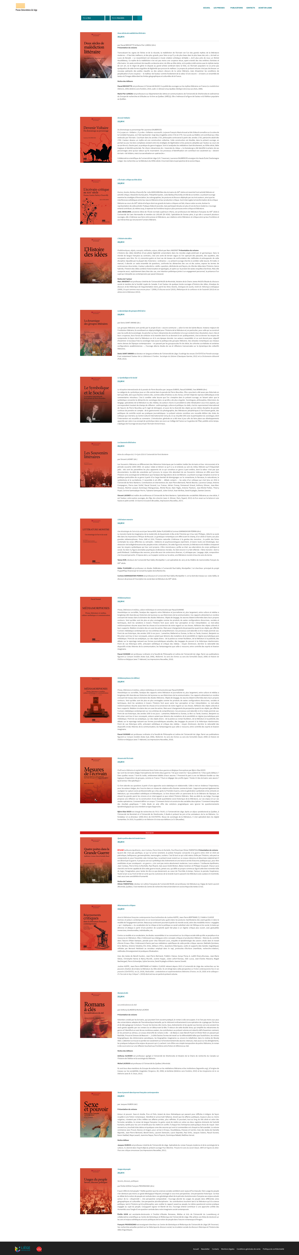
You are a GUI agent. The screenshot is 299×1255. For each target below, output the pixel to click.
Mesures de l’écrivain (125, 758)
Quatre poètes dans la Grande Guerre (131, 838)
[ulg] (22, 1246)
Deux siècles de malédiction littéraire (131, 33)
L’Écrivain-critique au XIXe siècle (129, 179)
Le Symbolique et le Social (127, 377)
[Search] (283, 8)
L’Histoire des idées (124, 238)
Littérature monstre (125, 519)
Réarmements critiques (126, 905)
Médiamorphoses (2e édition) (128, 678)
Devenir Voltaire (123, 118)
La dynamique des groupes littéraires (131, 311)
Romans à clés (122, 993)
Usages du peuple (124, 1169)
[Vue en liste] (139, 18)
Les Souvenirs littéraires (126, 442)
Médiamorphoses (124, 597)
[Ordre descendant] (107, 18)
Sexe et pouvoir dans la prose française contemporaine (138, 1092)
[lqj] (39, 1247)
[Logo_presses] (26, 4)
